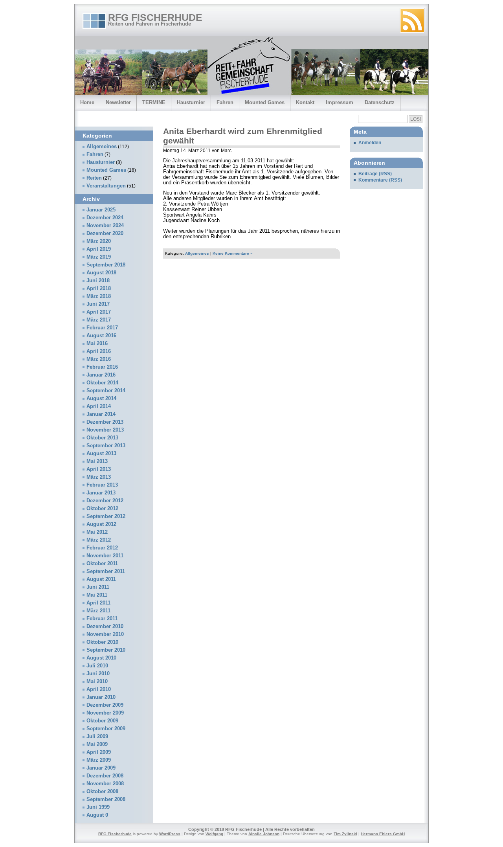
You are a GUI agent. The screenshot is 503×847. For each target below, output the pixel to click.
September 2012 (105, 516)
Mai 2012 (97, 532)
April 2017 (98, 312)
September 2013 (105, 445)
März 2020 (98, 241)
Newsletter (118, 102)
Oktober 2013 (102, 438)
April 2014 (98, 406)
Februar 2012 (102, 548)
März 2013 (98, 477)
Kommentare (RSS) (380, 180)
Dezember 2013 (104, 422)
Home (87, 102)
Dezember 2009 (104, 705)
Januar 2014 (101, 414)
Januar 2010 (101, 697)
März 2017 (98, 320)
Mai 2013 (97, 461)
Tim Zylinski (345, 834)
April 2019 (98, 249)
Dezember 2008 (104, 776)
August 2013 (101, 453)
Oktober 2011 (102, 563)
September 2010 (105, 650)
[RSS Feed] (412, 20)
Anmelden (369, 142)
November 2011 (104, 556)
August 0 (97, 815)
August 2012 (101, 524)
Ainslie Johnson (263, 834)
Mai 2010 (97, 681)
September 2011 (105, 571)
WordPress (169, 834)
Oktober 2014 (102, 383)
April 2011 (98, 603)
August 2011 (101, 579)
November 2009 (105, 713)
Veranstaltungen (106, 186)
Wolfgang (214, 834)
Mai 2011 (96, 595)
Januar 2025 (101, 210)
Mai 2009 (97, 744)
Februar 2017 (102, 328)
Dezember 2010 (104, 626)
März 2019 (98, 257)
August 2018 (101, 273)
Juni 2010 (98, 673)
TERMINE (153, 102)
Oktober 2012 (102, 508)
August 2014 (101, 398)
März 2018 (98, 296)
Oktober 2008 (102, 791)
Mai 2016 (97, 343)
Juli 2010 (97, 666)
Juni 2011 (97, 587)
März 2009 (98, 760)
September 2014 (105, 390)
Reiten (94, 178)
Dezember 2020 (104, 233)
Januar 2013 (101, 493)
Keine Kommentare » (233, 253)
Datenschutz (380, 102)
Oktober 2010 (102, 642)
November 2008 (105, 783)
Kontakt (305, 102)
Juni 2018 (98, 280)
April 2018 (98, 288)
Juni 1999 (98, 807)
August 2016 (101, 335)
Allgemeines (197, 253)
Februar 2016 (102, 367)
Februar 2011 (101, 618)
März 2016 (98, 359)
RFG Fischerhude (155, 17)
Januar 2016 (101, 375)
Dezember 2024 (104, 217)
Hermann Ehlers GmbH (383, 834)
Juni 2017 (98, 304)
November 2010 (105, 634)
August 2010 (101, 658)
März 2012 (98, 540)
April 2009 (98, 752)
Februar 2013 (102, 485)
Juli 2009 (97, 736)
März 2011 (98, 611)
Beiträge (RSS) (375, 173)
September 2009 (105, 728)
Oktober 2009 (102, 721)
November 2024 (105, 225)
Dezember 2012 (104, 500)
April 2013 (98, 469)
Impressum (339, 102)
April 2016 (98, 351)
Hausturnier (191, 102)
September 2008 (105, 799)
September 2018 (105, 265)
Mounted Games (265, 102)
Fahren (225, 102)
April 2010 (98, 689)
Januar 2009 (101, 768)
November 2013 (105, 430)
